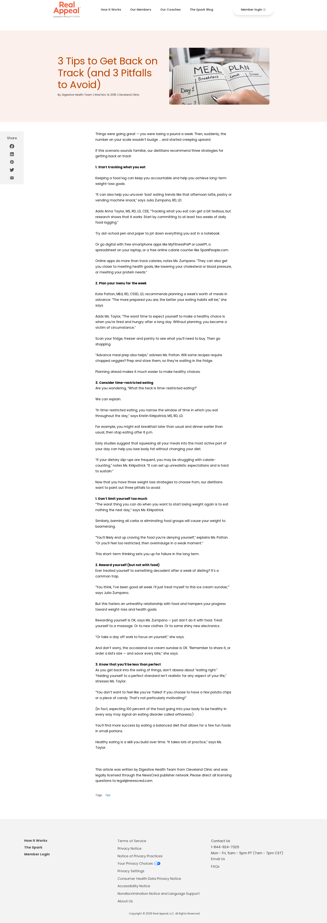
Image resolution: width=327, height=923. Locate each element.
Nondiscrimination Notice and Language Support (159, 893)
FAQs (215, 866)
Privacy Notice (129, 848)
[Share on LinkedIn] (12, 154)
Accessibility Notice (134, 886)
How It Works (111, 9)
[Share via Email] (12, 178)
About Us (125, 901)
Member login (251, 9)
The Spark (33, 847)
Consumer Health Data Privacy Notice (149, 878)
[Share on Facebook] (12, 146)
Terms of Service (132, 841)
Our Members (140, 9)
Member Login (37, 854)
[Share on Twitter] (12, 170)
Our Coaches (170, 9)
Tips (108, 795)
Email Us (218, 859)
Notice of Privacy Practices (140, 856)
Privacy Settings (131, 871)
